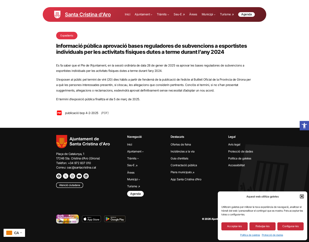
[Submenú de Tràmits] (168, 14)
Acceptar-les (234, 226)
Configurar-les (290, 226)
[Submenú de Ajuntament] (151, 14)
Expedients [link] (66, 35)
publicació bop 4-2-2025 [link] (81, 113)
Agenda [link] (246, 14)
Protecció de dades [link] (272, 234)
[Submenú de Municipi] (214, 14)
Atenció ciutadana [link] (69, 185)
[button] (302, 196)
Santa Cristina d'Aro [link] (88, 14)
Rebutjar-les (263, 226)
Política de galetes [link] (250, 234)
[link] (304, 125)
